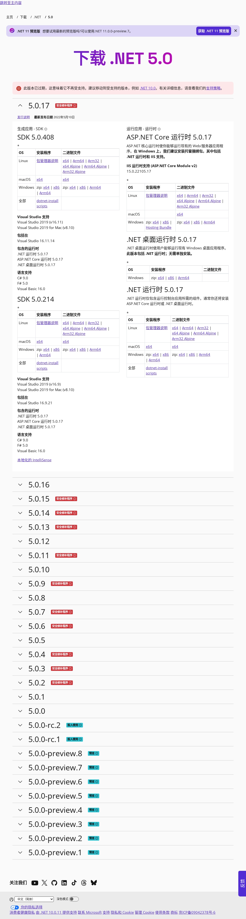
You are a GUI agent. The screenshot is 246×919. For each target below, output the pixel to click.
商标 (174, 912)
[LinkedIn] (64, 883)
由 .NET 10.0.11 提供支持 (56, 912)
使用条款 (162, 912)
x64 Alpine (71, 166)
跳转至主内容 (11, 2)
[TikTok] (74, 883)
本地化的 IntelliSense (34, 459)
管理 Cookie (144, 912)
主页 (9, 17)
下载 (23, 17)
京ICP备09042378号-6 (197, 912)
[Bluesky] (94, 883)
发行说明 (23, 117)
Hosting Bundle (158, 227)
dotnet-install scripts (47, 203)
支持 (106, 912)
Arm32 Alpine (74, 171)
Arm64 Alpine (95, 166)
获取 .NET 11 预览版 (213, 31)
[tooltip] (74, 105)
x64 (66, 160)
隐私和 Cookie (122, 912)
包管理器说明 (47, 160)
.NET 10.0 (148, 88)
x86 (56, 187)
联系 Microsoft (90, 912)
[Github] (54, 883)
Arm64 (78, 160)
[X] (44, 883)
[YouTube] (35, 883)
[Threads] (84, 883)
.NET (37, 17)
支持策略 (213, 88)
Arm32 (93, 160)
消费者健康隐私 (22, 912)
